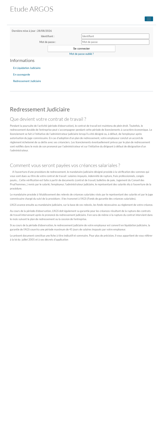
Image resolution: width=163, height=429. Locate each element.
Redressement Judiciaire (27, 81)
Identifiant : (47, 36)
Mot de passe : (47, 41)
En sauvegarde (21, 74)
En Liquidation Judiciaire (27, 68)
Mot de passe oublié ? (81, 53)
